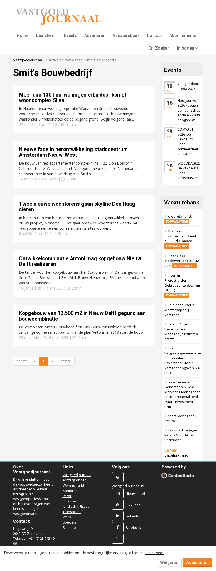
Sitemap (69, 527)
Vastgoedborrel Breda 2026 (190, 86)
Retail (67, 495)
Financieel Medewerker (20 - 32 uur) (181, 260)
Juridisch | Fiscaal (76, 506)
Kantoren (70, 490)
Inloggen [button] (186, 48)
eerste (22, 360)
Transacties (72, 511)
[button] (46, 35)
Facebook (133, 527)
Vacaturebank (126, 35)
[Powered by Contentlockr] (178, 475)
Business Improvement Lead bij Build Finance (180, 238)
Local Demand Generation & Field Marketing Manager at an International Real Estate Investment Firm (182, 394)
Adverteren (94, 35)
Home (22, 35)
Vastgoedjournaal (28, 60)
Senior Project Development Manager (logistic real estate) (181, 331)
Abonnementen (184, 35)
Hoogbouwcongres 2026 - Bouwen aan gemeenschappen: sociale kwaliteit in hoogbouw (193, 110)
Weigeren (169, 562)
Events (70, 35)
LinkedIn (132, 516)
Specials (69, 522)
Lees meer (154, 552)
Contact (154, 35)
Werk (67, 517)
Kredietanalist (179, 218)
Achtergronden (75, 480)
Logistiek (70, 501)
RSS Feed (133, 504)
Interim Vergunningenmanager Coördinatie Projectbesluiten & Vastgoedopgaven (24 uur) (183, 360)
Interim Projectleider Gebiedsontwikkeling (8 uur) (182, 285)
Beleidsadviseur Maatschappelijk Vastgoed (179, 310)
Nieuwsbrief (135, 493)
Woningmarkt (73, 485)
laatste (65, 360)
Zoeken (162, 48)
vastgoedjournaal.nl (128, 485)
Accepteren (197, 562)
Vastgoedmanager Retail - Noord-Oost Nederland (180, 435)
